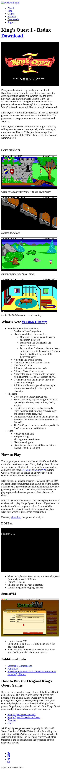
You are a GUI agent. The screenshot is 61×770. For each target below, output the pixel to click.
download (16, 517)
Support (11, 22)
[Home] (10, 2)
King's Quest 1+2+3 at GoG (22, 714)
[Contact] (9, 762)
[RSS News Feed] (9, 753)
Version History (34, 322)
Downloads (13, 19)
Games (11, 13)
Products (12, 16)
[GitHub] (9, 756)
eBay (10, 723)
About (11, 8)
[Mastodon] (9, 759)
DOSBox (26, 470)
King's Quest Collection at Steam (24, 717)
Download (12, 36)
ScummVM (40, 470)
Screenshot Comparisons (20, 665)
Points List (13, 668)
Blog (10, 10)
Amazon (12, 720)
